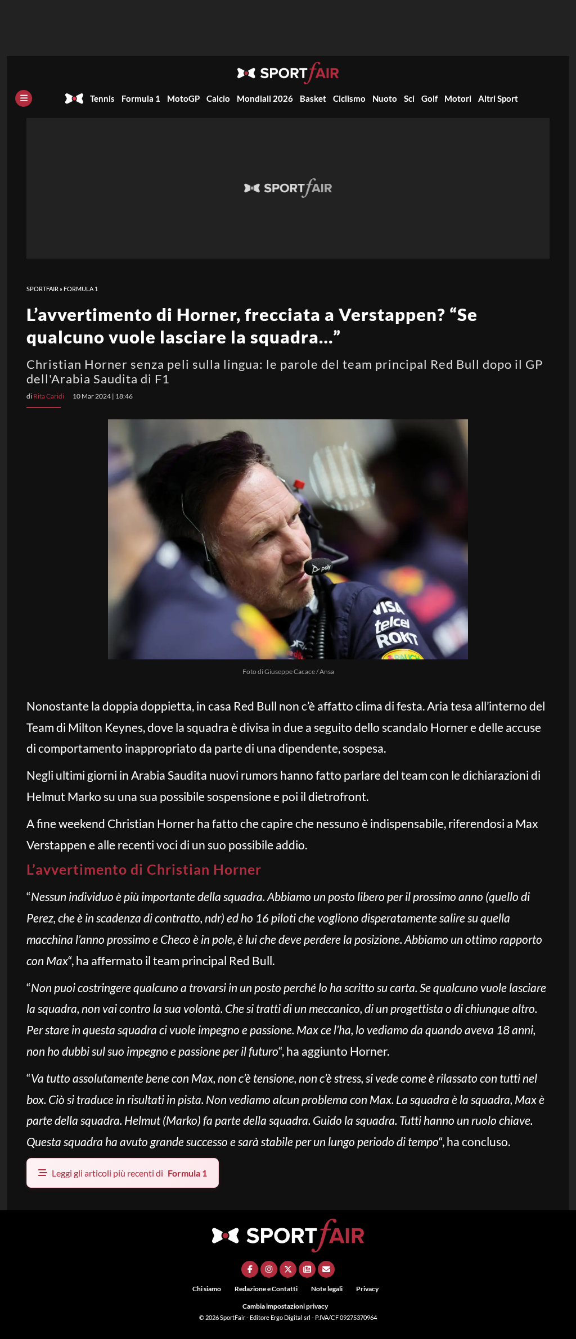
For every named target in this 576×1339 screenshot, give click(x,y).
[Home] (74, 98)
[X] (288, 1269)
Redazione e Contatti (266, 1288)
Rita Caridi (48, 396)
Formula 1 (141, 98)
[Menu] (23, 98)
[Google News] (307, 1269)
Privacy (367, 1288)
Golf (429, 98)
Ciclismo (349, 98)
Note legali (327, 1288)
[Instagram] (268, 1269)
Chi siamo (206, 1288)
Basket (313, 98)
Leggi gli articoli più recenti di (129, 1173)
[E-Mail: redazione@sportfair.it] (326, 1269)
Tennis (102, 98)
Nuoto (384, 98)
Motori (457, 98)
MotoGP (183, 98)
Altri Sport (498, 98)
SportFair (42, 288)
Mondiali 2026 (265, 98)
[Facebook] (249, 1269)
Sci (409, 98)
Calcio (218, 98)
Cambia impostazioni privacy (285, 1306)
